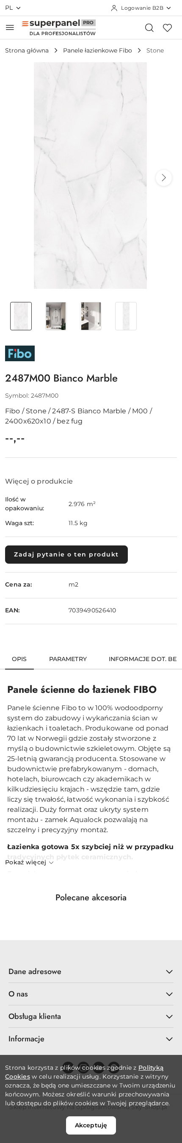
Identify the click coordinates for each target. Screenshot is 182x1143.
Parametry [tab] (68, 659)
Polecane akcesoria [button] (91, 897)
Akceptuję (91, 1125)
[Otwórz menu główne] (10, 27)
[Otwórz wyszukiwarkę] (149, 27)
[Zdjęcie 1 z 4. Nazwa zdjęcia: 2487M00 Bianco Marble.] (21, 316)
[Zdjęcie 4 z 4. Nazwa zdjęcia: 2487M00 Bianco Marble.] (126, 316)
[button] (164, 178)
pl (9, 7)
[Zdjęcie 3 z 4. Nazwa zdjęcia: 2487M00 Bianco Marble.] (91, 316)
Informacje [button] (26, 1038)
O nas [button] (18, 993)
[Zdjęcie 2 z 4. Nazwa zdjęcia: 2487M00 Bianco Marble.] (56, 316)
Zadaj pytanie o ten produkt (66, 554)
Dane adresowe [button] (34, 971)
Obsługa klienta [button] (34, 1016)
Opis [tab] (19, 659)
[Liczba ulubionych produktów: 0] (167, 27)
